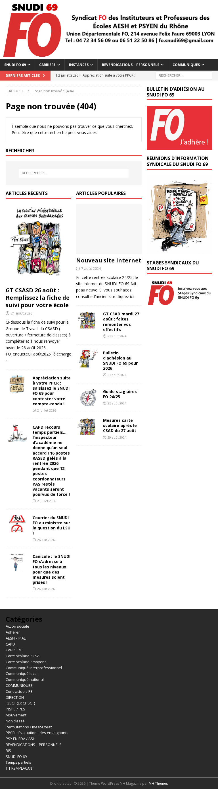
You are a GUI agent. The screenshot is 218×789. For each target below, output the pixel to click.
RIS (8, 750)
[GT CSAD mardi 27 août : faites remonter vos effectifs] (87, 319)
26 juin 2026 (46, 540)
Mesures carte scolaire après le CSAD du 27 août (120, 425)
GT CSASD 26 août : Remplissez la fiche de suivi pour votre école (38, 297)
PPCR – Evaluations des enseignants (37, 732)
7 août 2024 (91, 268)
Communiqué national (25, 679)
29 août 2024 (117, 437)
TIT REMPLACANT (20, 768)
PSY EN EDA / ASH (20, 738)
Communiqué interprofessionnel (34, 667)
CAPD (10, 644)
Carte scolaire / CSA (22, 655)
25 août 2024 (117, 403)
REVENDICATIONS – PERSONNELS (130, 64)
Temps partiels (18, 762)
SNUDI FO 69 (15, 64)
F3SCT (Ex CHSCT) (20, 703)
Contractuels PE (19, 691)
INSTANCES (79, 64)
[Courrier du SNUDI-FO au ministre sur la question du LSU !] (17, 523)
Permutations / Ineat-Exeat (29, 727)
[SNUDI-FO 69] (109, 56)
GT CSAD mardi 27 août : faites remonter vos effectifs (121, 321)
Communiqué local (21, 673)
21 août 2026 (21, 313)
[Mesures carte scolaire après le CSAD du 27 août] (87, 426)
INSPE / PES (15, 709)
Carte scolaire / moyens (26, 661)
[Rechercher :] (184, 75)
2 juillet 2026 (46, 410)
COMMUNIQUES (186, 64)
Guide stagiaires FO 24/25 (120, 394)
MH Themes (158, 783)
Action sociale (17, 626)
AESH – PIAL (16, 638)
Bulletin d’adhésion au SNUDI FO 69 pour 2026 (120, 360)
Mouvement (16, 715)
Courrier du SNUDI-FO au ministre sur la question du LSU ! (51, 525)
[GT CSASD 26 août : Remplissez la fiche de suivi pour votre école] (38, 244)
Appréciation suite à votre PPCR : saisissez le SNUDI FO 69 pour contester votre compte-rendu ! (52, 390)
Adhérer (13, 632)
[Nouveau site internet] (109, 229)
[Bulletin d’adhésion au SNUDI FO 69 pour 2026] (87, 358)
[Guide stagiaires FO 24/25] (87, 397)
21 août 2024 (117, 336)
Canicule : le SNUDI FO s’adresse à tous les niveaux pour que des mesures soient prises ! (51, 569)
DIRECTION (15, 697)
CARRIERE (47, 64)
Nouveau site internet (108, 260)
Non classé (15, 721)
